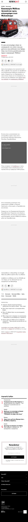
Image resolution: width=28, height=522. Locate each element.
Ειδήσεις (11, 278)
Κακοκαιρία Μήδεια (16, 294)
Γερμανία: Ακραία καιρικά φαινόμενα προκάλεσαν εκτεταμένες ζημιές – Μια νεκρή (14, 305)
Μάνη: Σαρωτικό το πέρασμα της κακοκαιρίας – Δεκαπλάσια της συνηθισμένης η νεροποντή (14, 316)
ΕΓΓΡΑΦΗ (14, 493)
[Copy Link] (12, 61)
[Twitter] (5, 61)
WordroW (3, 333)
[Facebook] (2, 61)
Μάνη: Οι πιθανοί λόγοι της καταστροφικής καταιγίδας (13, 312)
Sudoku (24, 331)
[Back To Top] (25, 511)
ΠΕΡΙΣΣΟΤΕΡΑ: (4, 302)
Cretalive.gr (15, 166)
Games (7, 331)
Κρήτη (23, 294)
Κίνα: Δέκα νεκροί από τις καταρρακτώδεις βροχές (14, 309)
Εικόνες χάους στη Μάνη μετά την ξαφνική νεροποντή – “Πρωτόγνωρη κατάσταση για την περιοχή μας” (15, 321)
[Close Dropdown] (26, 474)
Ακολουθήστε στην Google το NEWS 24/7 (10, 327)
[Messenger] (9, 61)
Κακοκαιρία (8, 6)
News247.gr (13, 281)
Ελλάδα (3, 6)
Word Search (9, 333)
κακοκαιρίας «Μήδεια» (17, 79)
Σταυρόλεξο (19, 331)
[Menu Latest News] (26, 1)
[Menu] (2, 1)
